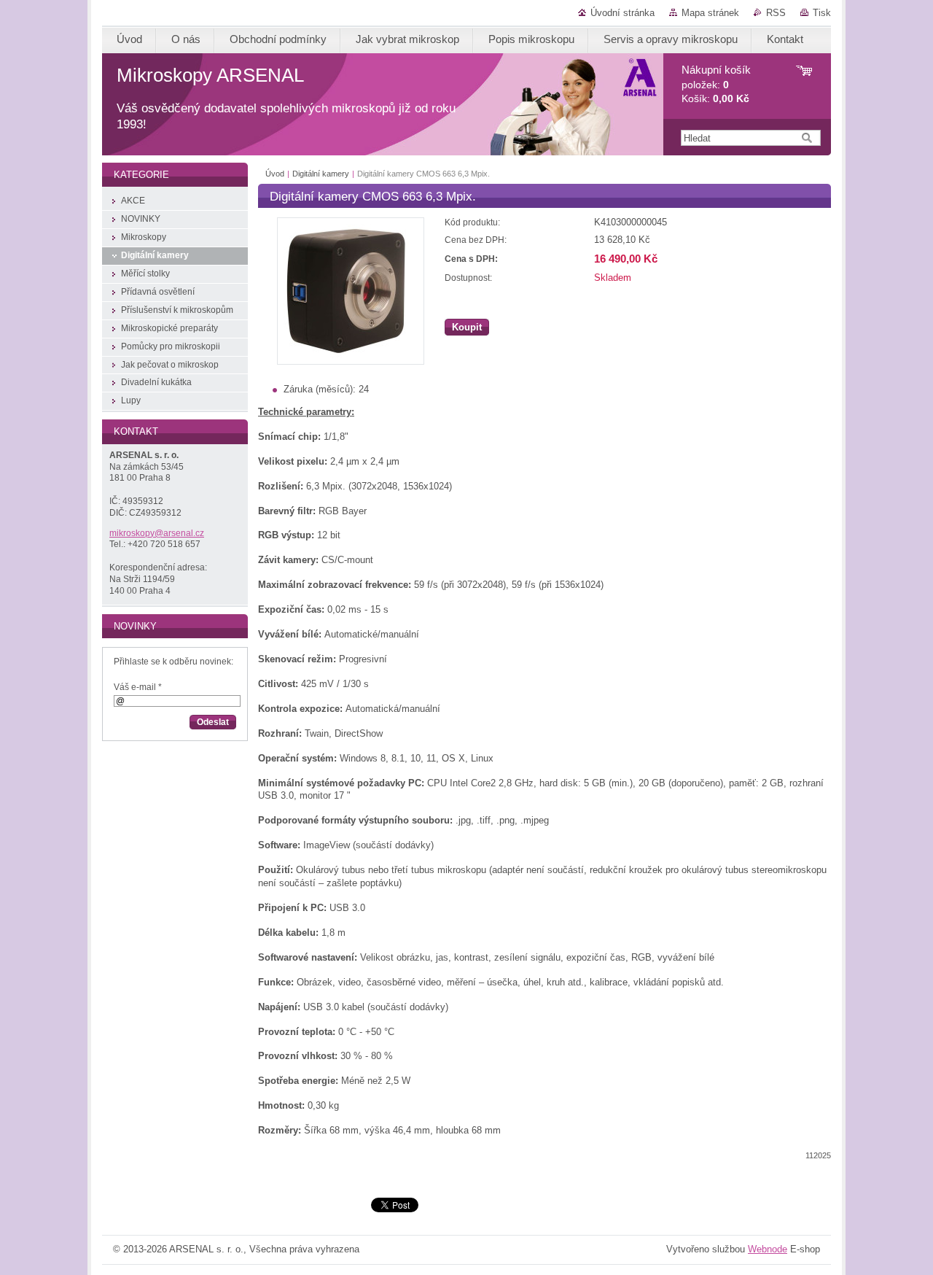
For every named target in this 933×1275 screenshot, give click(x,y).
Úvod (274, 173)
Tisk (822, 12)
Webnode (767, 1249)
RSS (776, 12)
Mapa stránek (710, 12)
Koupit (467, 327)
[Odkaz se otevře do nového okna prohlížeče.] (350, 361)
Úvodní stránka (622, 12)
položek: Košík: (716, 84)
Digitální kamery (320, 173)
